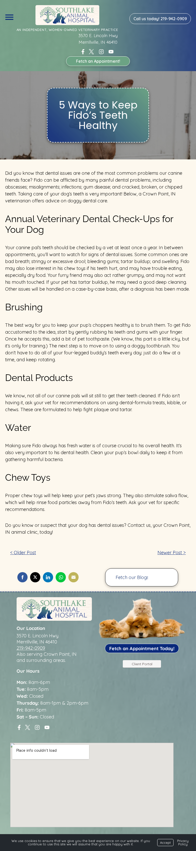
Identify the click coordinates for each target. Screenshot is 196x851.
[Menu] (9, 16)
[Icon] (82, 51)
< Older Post (23, 552)
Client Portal (142, 664)
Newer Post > (171, 552)
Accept (165, 843)
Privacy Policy (183, 842)
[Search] (166, 577)
